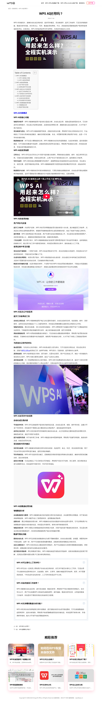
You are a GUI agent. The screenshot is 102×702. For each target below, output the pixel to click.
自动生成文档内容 (24, 98)
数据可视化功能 (23, 107)
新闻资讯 (82, 3)
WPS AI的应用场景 (24, 80)
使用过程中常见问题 (25, 87)
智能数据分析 (23, 105)
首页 (42, 3)
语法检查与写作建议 (25, 100)
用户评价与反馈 (23, 85)
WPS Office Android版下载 (69, 3)
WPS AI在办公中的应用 (23, 89)
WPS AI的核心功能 (24, 78)
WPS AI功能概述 (21, 76)
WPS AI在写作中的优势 (23, 96)
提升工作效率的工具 (25, 91)
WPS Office (26, 350)
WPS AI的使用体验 (22, 82)
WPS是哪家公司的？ (25, 629)
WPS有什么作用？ (24, 626)
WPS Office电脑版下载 (52, 3)
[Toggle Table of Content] (34, 72)
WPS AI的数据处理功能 (23, 103)
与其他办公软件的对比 (25, 93)
